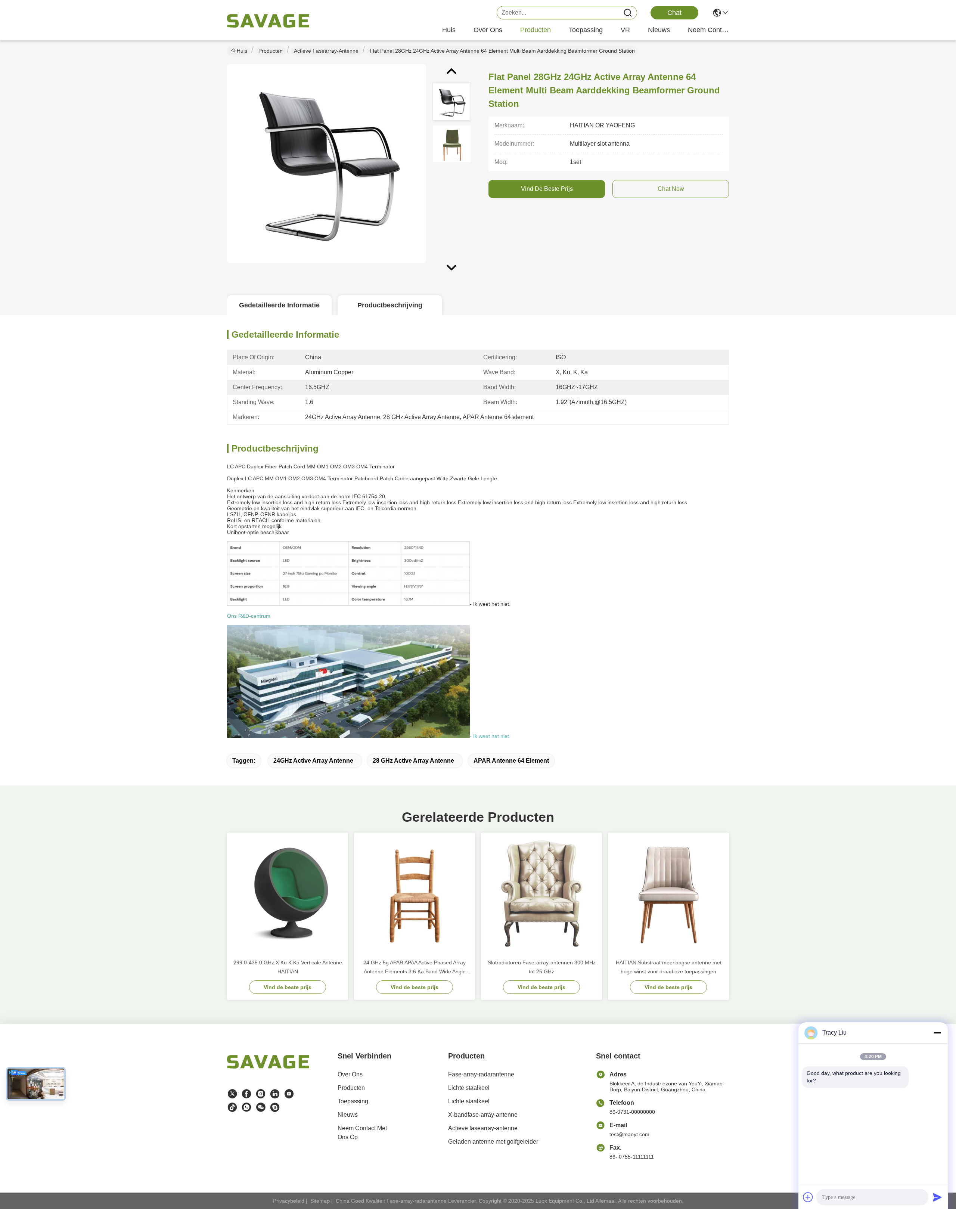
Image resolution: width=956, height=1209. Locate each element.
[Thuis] (268, 1071)
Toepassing (353, 1101)
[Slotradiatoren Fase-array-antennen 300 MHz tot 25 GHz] (541, 893)
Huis (449, 30)
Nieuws (348, 1115)
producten (535, 30)
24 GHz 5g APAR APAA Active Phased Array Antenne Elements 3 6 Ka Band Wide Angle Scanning (414, 968)
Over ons (350, 1074)
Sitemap (320, 1201)
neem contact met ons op (708, 30)
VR (625, 30)
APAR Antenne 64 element (511, 760)
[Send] (937, 1197)
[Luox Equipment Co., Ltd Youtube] (289, 1093)
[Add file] (808, 1197)
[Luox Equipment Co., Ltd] (268, 21)
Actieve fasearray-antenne (326, 51)
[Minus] (937, 1032)
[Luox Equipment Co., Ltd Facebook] (246, 1093)
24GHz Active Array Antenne (313, 760)
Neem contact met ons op (362, 1132)
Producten (270, 51)
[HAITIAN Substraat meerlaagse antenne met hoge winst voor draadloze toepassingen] (668, 893)
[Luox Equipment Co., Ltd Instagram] (260, 1093)
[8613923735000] (246, 1107)
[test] (275, 1107)
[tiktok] (232, 1107)
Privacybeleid (288, 1201)
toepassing (586, 30)
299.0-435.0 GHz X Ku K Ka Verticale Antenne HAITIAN (287, 967)
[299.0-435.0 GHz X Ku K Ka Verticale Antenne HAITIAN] (287, 893)
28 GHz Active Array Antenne (413, 760)
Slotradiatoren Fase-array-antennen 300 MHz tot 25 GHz (542, 967)
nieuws (659, 30)
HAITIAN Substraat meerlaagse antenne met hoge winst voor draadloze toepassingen (668, 967)
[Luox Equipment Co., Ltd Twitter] (232, 1093)
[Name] (627, 13)
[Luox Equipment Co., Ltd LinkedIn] (275, 1093)
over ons (488, 30)
